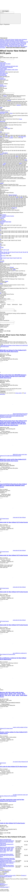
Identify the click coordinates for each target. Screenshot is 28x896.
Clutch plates (13, 43)
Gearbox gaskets (4, 44)
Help (5, 870)
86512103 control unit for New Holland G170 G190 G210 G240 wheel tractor (13, 460)
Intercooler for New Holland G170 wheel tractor (14, 522)
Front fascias (3, 40)
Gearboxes (24, 39)
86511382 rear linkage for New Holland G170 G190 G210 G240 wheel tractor (13, 350)
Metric (5, 873)
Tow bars (18, 43)
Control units (8, 41)
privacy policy (18, 393)
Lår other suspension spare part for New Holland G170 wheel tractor (12, 800)
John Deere (17, 45)
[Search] (10, 18)
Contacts (9, 870)
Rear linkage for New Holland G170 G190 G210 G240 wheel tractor (7, 866)
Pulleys (8, 40)
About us (2, 870)
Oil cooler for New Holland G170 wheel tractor (13, 766)
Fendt (11, 45)
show (2, 329)
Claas (1, 45)
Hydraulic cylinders (14, 40)
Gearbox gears (18, 39)
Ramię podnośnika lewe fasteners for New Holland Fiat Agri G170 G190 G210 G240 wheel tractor (7, 841)
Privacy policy (12, 875)
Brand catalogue (8, 876)
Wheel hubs (23, 43)
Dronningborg (6, 45)
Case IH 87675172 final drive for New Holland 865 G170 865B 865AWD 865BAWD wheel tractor (13, 485)
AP (18, 44)
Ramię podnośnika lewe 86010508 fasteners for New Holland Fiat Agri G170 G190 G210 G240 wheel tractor (13, 376)
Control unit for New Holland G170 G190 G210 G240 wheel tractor (7, 855)
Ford (14, 45)
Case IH (24, 44)
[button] (14, 31)
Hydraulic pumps (15, 41)
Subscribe (3, 391)
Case (20, 44)
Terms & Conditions (4, 875)
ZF (5, 46)
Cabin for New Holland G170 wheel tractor (12, 823)
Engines (12, 39)
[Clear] (0, 60)
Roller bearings (6, 43)
